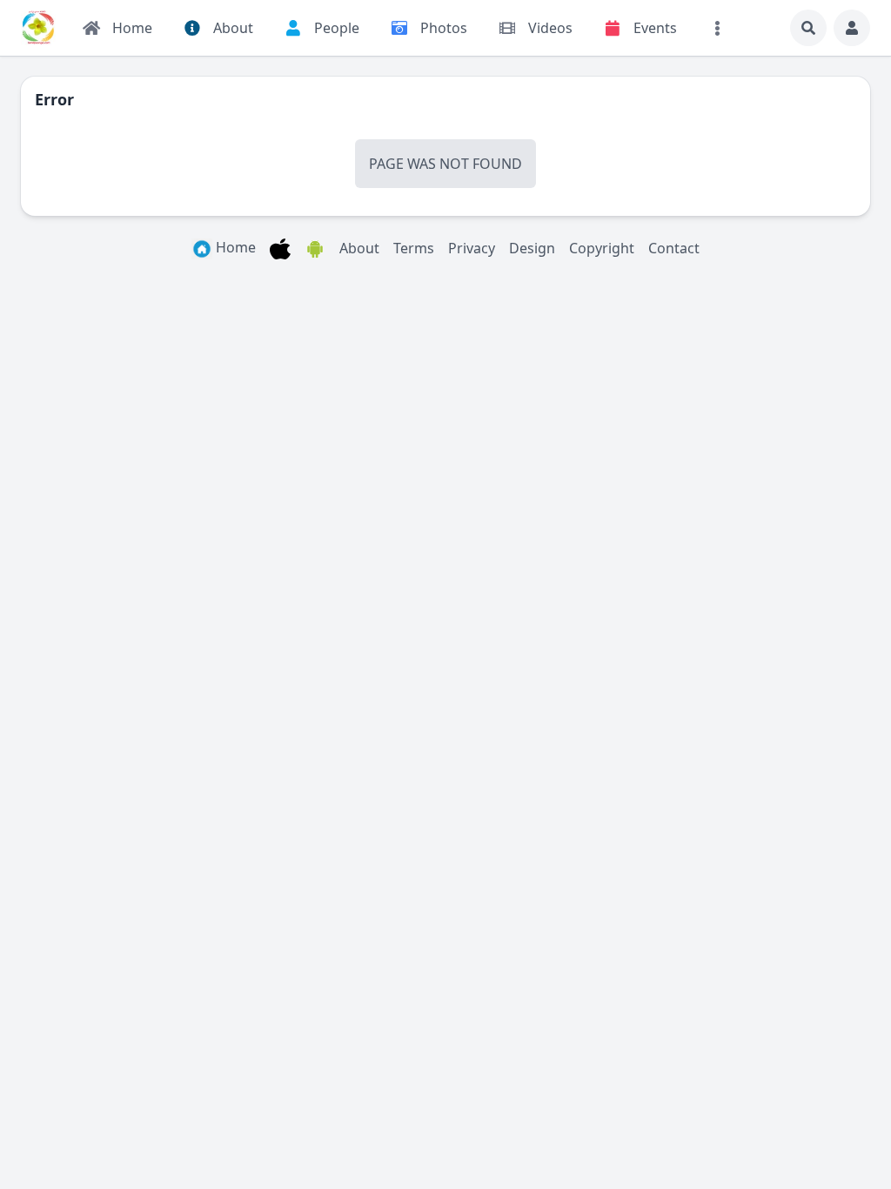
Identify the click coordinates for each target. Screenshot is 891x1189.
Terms (413, 248)
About (359, 248)
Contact (674, 248)
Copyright (601, 248)
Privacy (471, 248)
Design (532, 248)
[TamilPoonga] (38, 27)
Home (234, 247)
